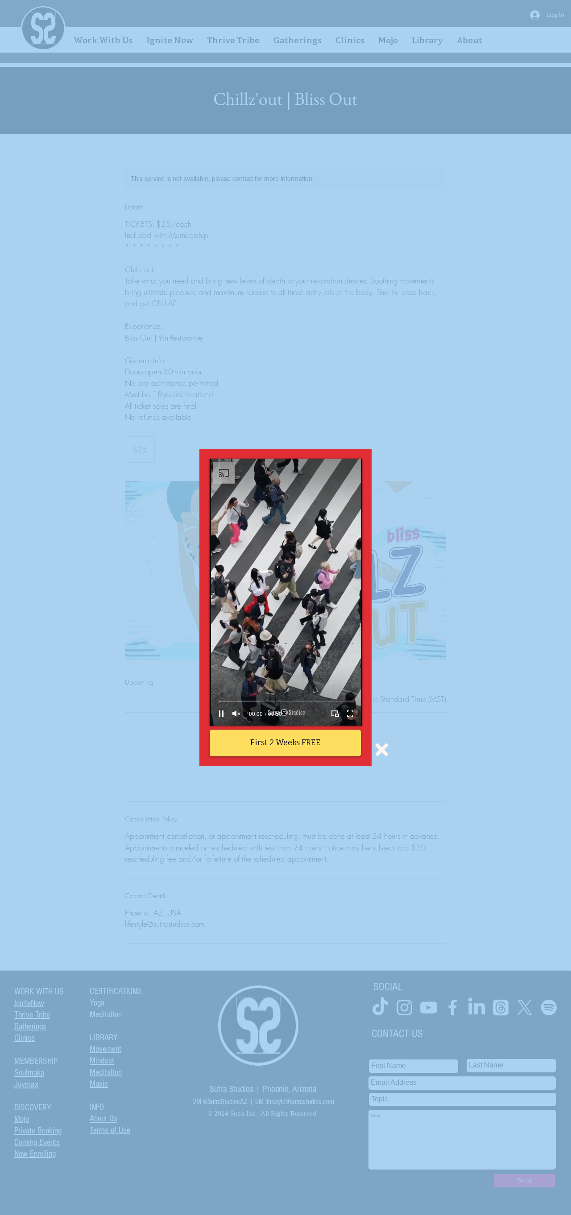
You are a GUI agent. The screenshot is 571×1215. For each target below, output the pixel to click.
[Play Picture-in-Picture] (335, 713)
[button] (382, 749)
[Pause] (221, 713)
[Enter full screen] (350, 713)
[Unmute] (236, 713)
